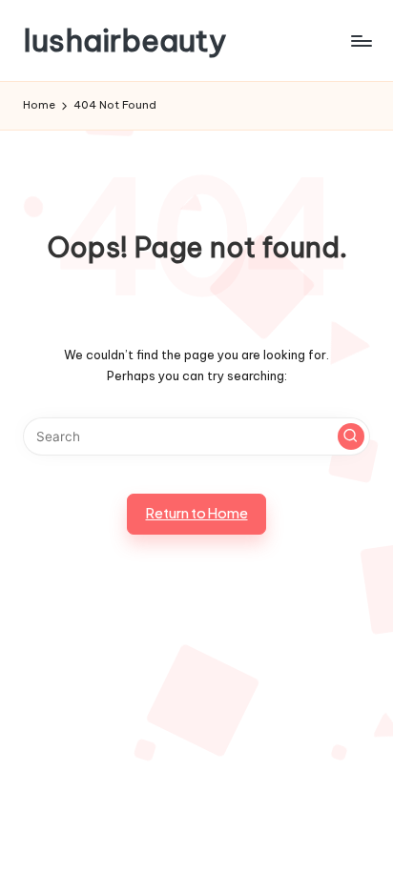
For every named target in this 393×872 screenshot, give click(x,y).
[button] (351, 436)
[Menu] (360, 40)
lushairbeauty (125, 40)
